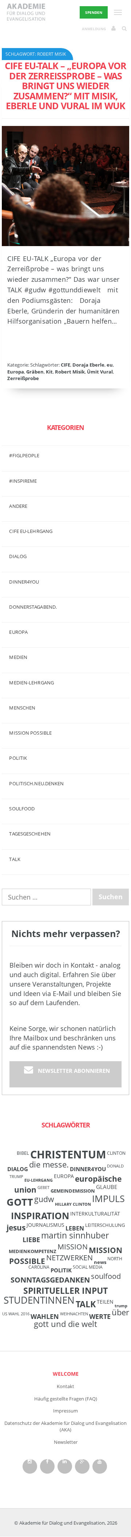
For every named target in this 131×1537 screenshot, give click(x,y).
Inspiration (40, 1215)
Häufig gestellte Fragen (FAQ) (65, 1398)
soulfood (106, 1276)
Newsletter (66, 1442)
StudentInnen (39, 1300)
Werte (100, 1316)
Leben (75, 1228)
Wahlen (45, 1316)
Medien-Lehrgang (31, 682)
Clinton (116, 1153)
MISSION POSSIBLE (30, 733)
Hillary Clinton (73, 1204)
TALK (14, 859)
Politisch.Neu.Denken (36, 783)
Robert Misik (70, 371)
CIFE (65, 364)
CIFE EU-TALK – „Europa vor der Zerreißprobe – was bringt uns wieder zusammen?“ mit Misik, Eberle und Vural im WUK (65, 85)
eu (110, 364)
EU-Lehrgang (38, 1180)
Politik (18, 758)
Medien (18, 657)
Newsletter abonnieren (74, 1070)
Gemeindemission (73, 1191)
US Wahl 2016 (15, 1313)
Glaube (106, 1186)
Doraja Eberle (88, 364)
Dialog (18, 556)
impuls (108, 1198)
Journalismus (45, 1224)
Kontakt (65, 1386)
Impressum (65, 1410)
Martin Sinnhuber (75, 1235)
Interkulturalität (95, 1213)
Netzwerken (69, 1258)
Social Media (88, 1267)
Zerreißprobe (23, 378)
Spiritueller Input (65, 1290)
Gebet (43, 1187)
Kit (49, 371)
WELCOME (66, 1373)
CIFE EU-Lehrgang (30, 531)
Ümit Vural (100, 371)
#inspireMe (23, 481)
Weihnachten (74, 1313)
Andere (18, 506)
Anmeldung (94, 28)
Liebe (31, 1239)
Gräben (35, 371)
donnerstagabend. (33, 607)
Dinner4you (24, 581)
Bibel (23, 1153)
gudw (44, 1199)
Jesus (16, 1227)
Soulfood (22, 808)
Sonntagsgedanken (50, 1280)
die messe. (49, 1164)
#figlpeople (24, 455)
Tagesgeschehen (29, 833)
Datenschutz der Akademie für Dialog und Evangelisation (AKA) (65, 1426)
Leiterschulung (105, 1225)
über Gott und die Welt (81, 1318)
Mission (72, 1247)
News (100, 1262)
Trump (121, 1305)
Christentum (68, 1154)
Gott (20, 1202)
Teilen (105, 1301)
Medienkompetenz (32, 1251)
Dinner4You (88, 1169)
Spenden (93, 12)
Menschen (22, 707)
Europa (15, 371)
